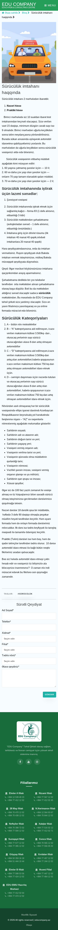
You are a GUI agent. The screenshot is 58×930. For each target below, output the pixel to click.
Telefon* (6, 621)
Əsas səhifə (11, 12)
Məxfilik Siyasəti (29, 914)
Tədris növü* (9, 655)
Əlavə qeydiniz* (10, 666)
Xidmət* (6, 633)
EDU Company (19, 5)
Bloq (25, 12)
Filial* (5, 644)
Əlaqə (29, 925)
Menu (51, 5)
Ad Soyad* (8, 610)
